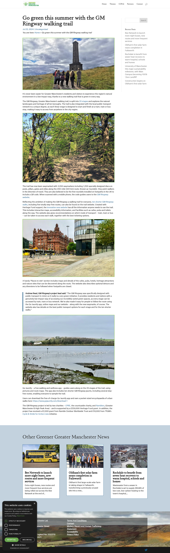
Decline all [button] (27, 540)
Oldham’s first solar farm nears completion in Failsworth (136, 47)
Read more (21, 516)
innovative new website (57, 207)
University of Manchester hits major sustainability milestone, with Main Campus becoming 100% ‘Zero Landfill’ (136, 71)
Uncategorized (41, 29)
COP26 (121, 4)
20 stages (83, 101)
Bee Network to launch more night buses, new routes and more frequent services (39, 477)
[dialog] (19, 526)
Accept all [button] (11, 540)
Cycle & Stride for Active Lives (36, 414)
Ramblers (100, 406)
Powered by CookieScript (19, 548)
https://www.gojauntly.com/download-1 (50, 401)
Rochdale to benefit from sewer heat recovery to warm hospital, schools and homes (128, 477)
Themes (113, 4)
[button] (20, 545)
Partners (130, 4)
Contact (140, 4)
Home (104, 4)
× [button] (34, 503)
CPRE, (68, 406)
